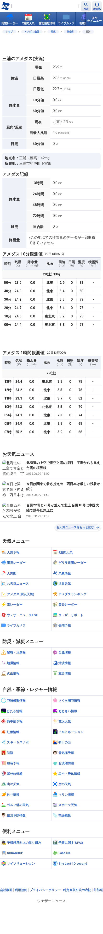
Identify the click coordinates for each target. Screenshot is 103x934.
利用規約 (21, 890)
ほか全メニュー (94, 19)
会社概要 (6, 890)
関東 (53, 31)
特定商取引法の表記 (77, 890)
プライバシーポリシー (45, 890)
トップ (9, 31)
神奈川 (70, 31)
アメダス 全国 (31, 31)
